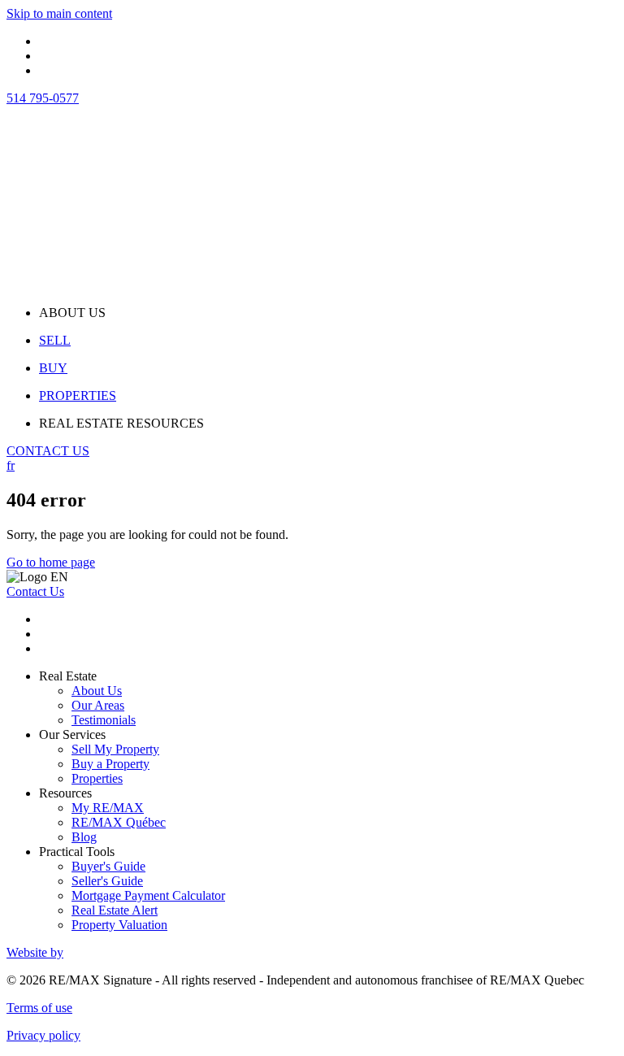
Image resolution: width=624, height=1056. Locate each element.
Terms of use (39, 1008)
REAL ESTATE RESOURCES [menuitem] (121, 423)
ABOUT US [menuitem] (72, 312)
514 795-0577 (42, 98)
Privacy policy (43, 1035)
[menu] (328, 313)
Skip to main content (59, 13)
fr (10, 465)
